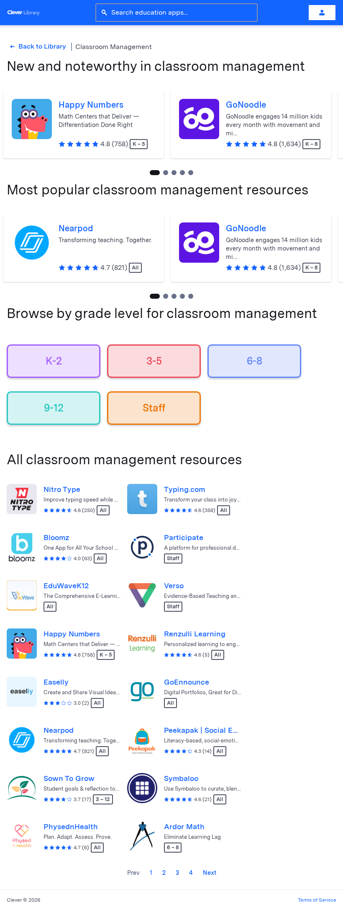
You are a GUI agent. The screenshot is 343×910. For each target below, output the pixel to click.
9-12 (54, 408)
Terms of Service (317, 900)
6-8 (254, 361)
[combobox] (181, 12)
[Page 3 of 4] (182, 172)
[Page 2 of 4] (174, 172)
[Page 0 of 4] (155, 172)
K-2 (54, 361)
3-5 (154, 361)
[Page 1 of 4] (165, 172)
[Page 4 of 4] (190, 172)
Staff (154, 408)
